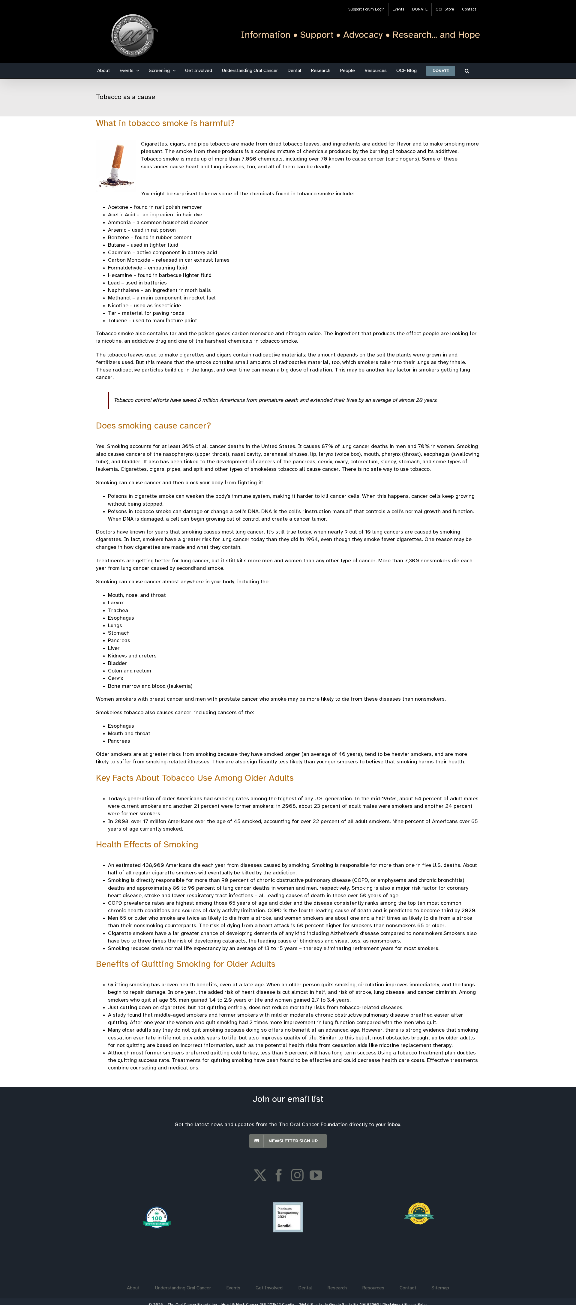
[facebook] (278, 1175)
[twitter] (260, 1175)
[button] (467, 70)
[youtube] (316, 1175)
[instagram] (297, 1175)
